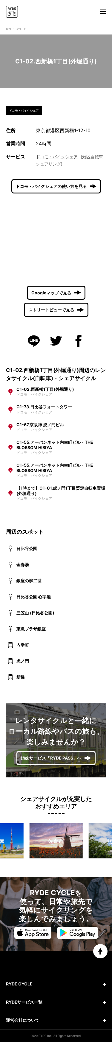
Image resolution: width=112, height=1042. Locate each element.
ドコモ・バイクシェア (57, 156)
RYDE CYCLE (16, 29)
